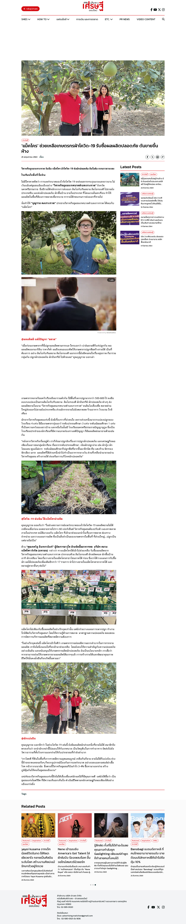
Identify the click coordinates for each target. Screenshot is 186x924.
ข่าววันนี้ (25, 140)
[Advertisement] (93, 41)
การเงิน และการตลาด (87, 19)
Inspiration (36, 840)
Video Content (146, 19)
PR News (125, 19)
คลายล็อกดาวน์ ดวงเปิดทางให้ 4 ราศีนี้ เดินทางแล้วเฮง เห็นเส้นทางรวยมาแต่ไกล (152, 220)
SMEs (24, 19)
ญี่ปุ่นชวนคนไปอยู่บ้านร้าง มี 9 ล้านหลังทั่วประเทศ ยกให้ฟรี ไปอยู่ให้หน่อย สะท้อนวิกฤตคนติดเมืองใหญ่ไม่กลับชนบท (152, 184)
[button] (90, 884)
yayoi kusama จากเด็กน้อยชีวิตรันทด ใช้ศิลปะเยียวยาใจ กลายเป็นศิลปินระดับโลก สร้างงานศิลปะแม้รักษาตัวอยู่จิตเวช (38, 857)
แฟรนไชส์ (61, 19)
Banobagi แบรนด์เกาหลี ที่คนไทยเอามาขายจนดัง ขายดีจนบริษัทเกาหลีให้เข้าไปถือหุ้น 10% (148, 855)
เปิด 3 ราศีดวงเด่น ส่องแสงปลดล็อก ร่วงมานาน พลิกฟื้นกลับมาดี (152, 239)
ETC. (107, 19)
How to (42, 19)
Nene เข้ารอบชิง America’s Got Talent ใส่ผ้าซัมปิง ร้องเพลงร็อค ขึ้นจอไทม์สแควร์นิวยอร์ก (74, 855)
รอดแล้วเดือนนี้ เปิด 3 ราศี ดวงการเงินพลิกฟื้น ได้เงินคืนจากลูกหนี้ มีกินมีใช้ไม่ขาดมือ (152, 202)
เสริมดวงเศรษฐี (147, 193)
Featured (26, 840)
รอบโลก (153, 174)
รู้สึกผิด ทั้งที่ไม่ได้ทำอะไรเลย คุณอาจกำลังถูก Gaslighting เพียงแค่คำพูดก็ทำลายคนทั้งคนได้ (111, 851)
